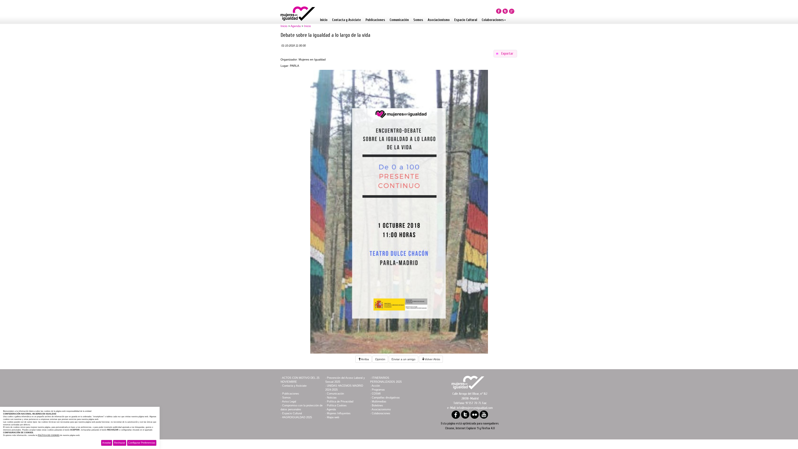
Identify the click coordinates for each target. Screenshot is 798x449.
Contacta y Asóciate (346, 20)
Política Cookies (337, 405)
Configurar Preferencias (141, 442)
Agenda (296, 26)
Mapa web (333, 417)
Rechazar (119, 442)
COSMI (376, 393)
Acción (376, 385)
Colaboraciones (493, 20)
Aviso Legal (289, 401)
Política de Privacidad (340, 401)
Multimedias (379, 401)
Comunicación (399, 20)
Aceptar (106, 442)
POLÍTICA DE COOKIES (48, 435)
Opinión (380, 359)
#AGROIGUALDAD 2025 (297, 417)
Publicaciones (375, 20)
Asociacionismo (439, 20)
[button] (505, 54)
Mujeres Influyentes (339, 413)
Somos (418, 20)
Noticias (332, 397)
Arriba (365, 359)
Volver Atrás (432, 359)
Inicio (324, 20)
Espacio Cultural (465, 20)
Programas (378, 389)
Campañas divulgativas (386, 397)
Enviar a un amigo (403, 359)
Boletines (377, 405)
